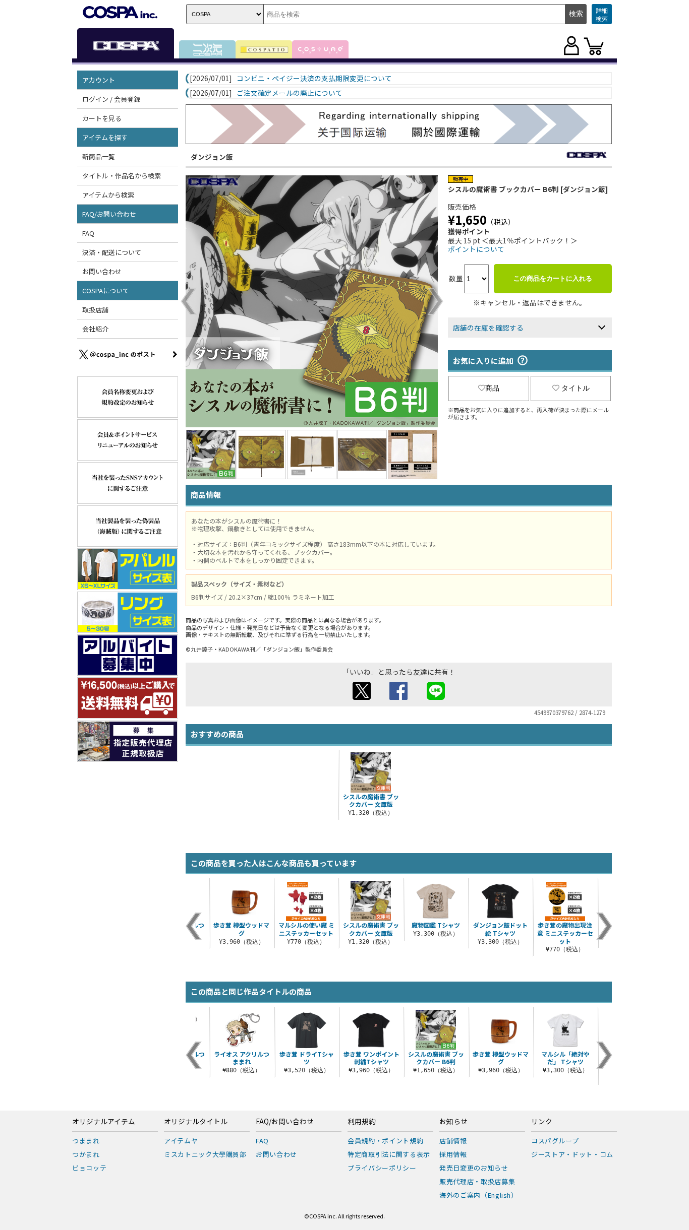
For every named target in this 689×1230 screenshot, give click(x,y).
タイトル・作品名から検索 (121, 175)
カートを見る (102, 118)
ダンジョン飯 (212, 157)
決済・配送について (111, 252)
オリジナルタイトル (195, 1121)
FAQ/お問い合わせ (285, 1121)
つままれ (86, 1140)
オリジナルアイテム (103, 1121)
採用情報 (453, 1154)
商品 (492, 388)
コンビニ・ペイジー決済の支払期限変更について (314, 78)
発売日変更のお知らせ (473, 1168)
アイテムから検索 (108, 195)
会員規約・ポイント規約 (385, 1140)
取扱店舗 (95, 309)
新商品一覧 (98, 156)
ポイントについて (476, 249)
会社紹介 (95, 329)
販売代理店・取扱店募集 (477, 1181)
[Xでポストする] (362, 697)
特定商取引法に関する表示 (389, 1154)
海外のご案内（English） (478, 1195)
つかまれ (86, 1154)
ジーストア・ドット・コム (572, 1154)
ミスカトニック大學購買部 (205, 1154)
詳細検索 (602, 14)
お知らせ (453, 1121)
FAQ (88, 233)
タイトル (575, 388)
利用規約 (362, 1121)
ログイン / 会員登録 (111, 99)
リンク (541, 1121)
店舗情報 (453, 1140)
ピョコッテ (89, 1168)
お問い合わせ (102, 271)
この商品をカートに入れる (552, 278)
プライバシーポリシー (382, 1168)
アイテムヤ (181, 1140)
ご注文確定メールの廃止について (289, 93)
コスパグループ (555, 1140)
